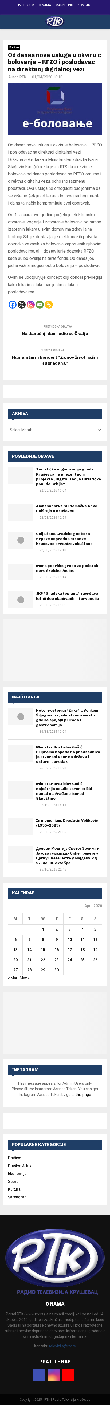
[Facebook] (13, 305)
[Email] (40, 305)
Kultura (14, 1189)
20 (15, 960)
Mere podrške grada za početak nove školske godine (67, 568)
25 (82, 960)
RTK (22, 77)
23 (56, 960)
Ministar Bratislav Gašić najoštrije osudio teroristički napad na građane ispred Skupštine (64, 791)
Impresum (26, 5)
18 (82, 950)
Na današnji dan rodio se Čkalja (55, 333)
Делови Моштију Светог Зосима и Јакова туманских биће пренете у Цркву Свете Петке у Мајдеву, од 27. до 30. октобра (68, 855)
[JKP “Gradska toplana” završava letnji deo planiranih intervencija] (20, 599)
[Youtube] (68, 1375)
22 (43, 960)
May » (25, 978)
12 (95, 939)
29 (43, 970)
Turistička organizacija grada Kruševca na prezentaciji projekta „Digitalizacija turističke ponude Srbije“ (68, 476)
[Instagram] (31, 305)
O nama (45, 5)
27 (15, 970)
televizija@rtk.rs (62, 1346)
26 (95, 960)
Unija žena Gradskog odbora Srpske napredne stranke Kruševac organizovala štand (64, 539)
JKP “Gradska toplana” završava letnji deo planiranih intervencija (67, 596)
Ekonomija (17, 1173)
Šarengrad (17, 1197)
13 (15, 950)
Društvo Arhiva (20, 1166)
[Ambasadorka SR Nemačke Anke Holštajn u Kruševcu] (20, 512)
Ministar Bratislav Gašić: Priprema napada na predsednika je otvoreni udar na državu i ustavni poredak (68, 754)
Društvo (14, 47)
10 (70, 939)
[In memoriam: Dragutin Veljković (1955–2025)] (20, 826)
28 (29, 970)
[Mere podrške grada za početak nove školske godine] (20, 572)
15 (43, 950)
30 (56, 970)
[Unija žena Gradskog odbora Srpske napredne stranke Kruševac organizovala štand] (20, 540)
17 (70, 950)
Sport (13, 1181)
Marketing (64, 5)
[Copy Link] (49, 305)
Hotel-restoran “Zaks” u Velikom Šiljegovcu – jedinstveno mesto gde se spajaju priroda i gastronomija (67, 717)
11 (82, 939)
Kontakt (85, 5)
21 (29, 960)
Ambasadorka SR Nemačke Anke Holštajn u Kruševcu (66, 508)
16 (56, 950)
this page (83, 1094)
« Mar (12, 978)
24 (70, 960)
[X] (22, 305)
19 (95, 950)
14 (29, 950)
